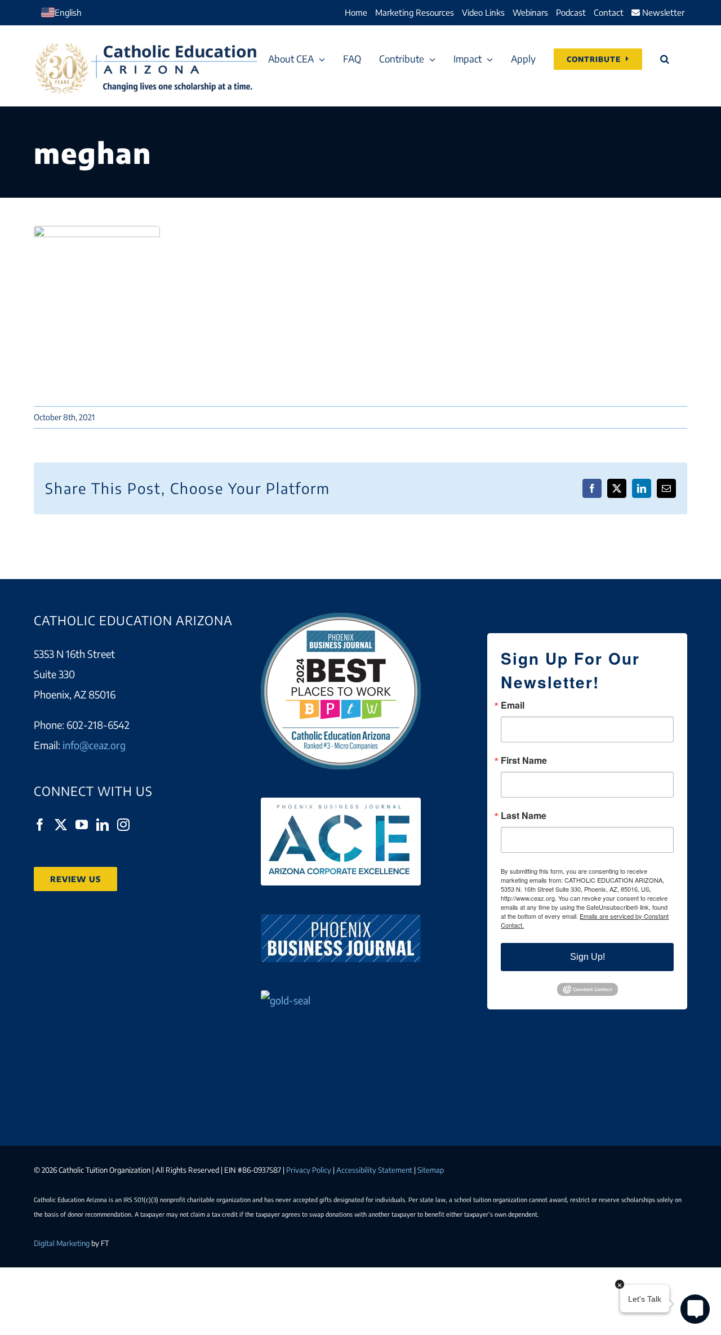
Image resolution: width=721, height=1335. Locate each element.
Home (356, 12)
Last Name (523, 815)
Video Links (483, 12)
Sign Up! (587, 957)
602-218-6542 (98, 724)
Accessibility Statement (374, 1169)
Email (512, 705)
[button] (664, 58)
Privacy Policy (308, 1169)
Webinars (530, 12)
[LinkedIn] (102, 824)
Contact (609, 12)
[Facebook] (40, 824)
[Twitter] (61, 824)
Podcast (571, 12)
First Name (524, 760)
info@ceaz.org (94, 744)
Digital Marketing (62, 1243)
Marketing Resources (414, 12)
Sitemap (430, 1169)
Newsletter (662, 12)
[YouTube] (81, 824)
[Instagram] (123, 824)
